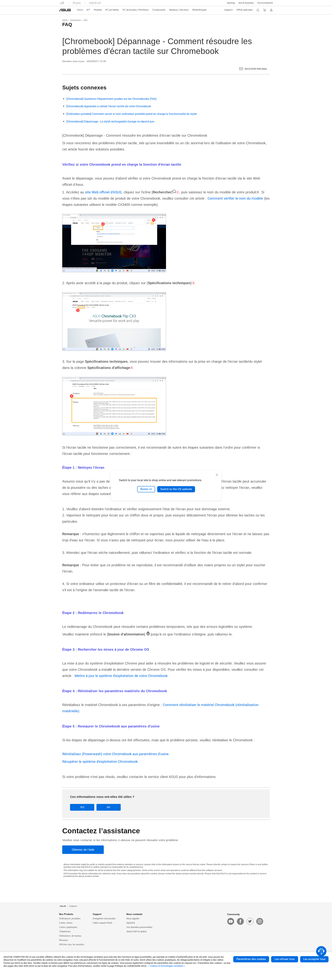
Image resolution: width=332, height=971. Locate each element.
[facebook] (240, 921)
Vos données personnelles (139, 927)
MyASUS (130, 923)
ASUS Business (246, 3)
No (108, 807)
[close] (216, 474)
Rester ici (146, 489)
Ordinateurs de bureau (70, 936)
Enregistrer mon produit (104, 918)
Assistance (75, 20)
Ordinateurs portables (70, 918)
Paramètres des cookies (251, 959)
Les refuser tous (285, 959)
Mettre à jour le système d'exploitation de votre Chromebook (121, 676)
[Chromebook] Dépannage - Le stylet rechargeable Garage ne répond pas (110, 121)
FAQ (85, 20)
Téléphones (65, 931)
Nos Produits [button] (66, 914)
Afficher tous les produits (71, 944)
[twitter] (250, 921)
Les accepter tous (314, 959)
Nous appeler (132, 918)
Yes (82, 807)
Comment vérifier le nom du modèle (235, 198)
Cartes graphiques (68, 927)
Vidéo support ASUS (102, 923)
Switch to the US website (176, 489)
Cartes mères (66, 923)
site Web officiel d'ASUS (103, 192)
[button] (231, 3)
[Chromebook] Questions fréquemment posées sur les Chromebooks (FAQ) (111, 98)
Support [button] (97, 914)
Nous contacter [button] (134, 914)
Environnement (265, 3)
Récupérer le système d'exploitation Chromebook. (100, 761)
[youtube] (230, 921)
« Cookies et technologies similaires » (166, 966)
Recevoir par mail (256, 68)
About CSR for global (136, 931)
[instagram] (259, 921)
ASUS (64, 20)
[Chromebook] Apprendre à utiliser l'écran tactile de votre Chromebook (108, 106)
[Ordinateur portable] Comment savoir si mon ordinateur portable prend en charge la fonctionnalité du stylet (131, 114)
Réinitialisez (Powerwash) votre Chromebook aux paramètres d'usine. (115, 754)
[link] (65, 10)
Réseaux (63, 940)
